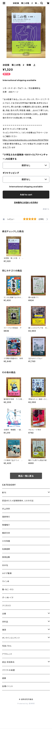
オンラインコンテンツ (11, 638)
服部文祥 (6, 533)
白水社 (5, 565)
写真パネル (7, 646)
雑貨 (4, 630)
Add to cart (26, 194)
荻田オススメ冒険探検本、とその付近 (18, 500)
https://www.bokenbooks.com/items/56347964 (25, 140)
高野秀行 (6, 517)
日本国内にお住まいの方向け (26, 202)
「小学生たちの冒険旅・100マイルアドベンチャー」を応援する (25, 156)
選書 (4, 678)
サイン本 (5, 581)
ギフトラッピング (11, 173)
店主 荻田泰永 (8, 662)
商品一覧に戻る (26, 476)
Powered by (23, 704)
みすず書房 (7, 573)
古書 (4, 613)
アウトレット (7, 654)
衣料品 (5, 622)
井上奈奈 (6, 509)
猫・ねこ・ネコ (8, 589)
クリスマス (6, 605)
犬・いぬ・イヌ (7, 597)
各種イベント (7, 686)
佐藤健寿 (6, 549)
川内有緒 (6, 541)
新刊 (4, 492)
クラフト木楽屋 (8, 670)
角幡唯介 (6, 525)
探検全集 (6, 557)
